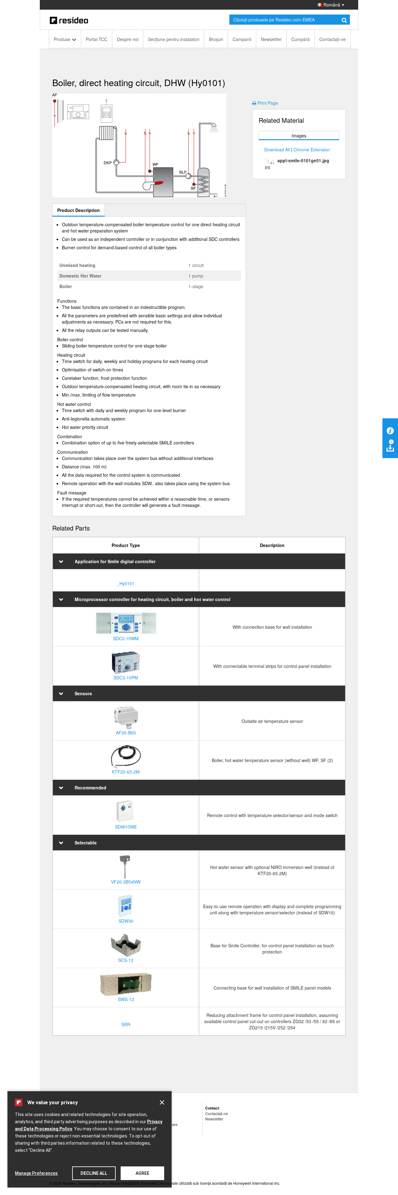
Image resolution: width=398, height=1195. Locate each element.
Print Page (267, 103)
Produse (62, 39)
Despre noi (127, 39)
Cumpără (300, 39)
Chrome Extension (312, 149)
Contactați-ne (332, 39)
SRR (125, 1024)
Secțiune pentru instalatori (173, 39)
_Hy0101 (126, 583)
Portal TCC (96, 39)
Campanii (242, 39)
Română (331, 5)
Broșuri (216, 39)
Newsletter (271, 39)
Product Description (78, 210)
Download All (277, 149)
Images (299, 135)
